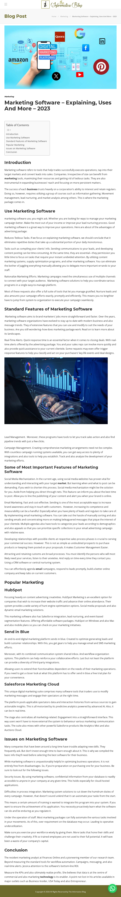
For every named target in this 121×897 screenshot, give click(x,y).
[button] (112, 888)
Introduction (12, 134)
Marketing (64, 16)
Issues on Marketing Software (20, 148)
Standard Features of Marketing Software (26, 141)
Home (54, 16)
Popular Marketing (15, 144)
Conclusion (11, 152)
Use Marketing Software (18, 137)
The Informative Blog (77, 891)
